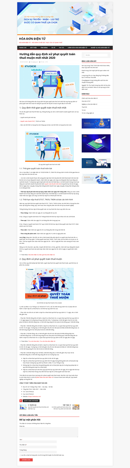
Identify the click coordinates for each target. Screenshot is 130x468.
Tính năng (44, 47)
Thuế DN (84, 107)
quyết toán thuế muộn (31, 400)
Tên (20, 439)
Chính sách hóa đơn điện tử (77, 47)
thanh (83, 70)
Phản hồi (21, 426)
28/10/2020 (25, 62)
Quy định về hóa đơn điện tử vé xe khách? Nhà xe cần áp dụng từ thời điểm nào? (96, 87)
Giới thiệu (33, 47)
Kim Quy (84, 65)
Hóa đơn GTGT (86, 101)
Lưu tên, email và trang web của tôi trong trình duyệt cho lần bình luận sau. (42, 455)
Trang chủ (22, 47)
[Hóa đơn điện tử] (65, 34)
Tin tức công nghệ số (88, 113)
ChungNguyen (34, 62)
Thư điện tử (22, 445)
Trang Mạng (22, 450)
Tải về (53, 47)
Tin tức (61, 47)
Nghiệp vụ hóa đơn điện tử (100, 47)
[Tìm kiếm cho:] (96, 55)
